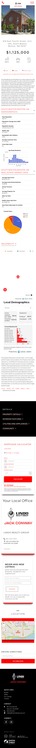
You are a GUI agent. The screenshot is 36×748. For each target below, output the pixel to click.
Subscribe (12, 589)
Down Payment (9, 464)
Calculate (18, 479)
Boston (23, 388)
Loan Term (7, 448)
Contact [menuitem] (6, 698)
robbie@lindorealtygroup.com (16, 713)
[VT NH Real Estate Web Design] (18, 742)
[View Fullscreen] (3, 630)
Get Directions (18, 661)
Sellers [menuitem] (6, 694)
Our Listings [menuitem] (8, 696)
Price (6, 458)
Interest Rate (8, 470)
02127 (27, 388)
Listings (8, 388)
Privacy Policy (9, 732)
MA (13, 388)
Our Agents (7, 549)
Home (3, 388)
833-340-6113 (11, 539)
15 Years (16, 453)
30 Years (9, 453)
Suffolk (17, 388)
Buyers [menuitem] (6, 692)
